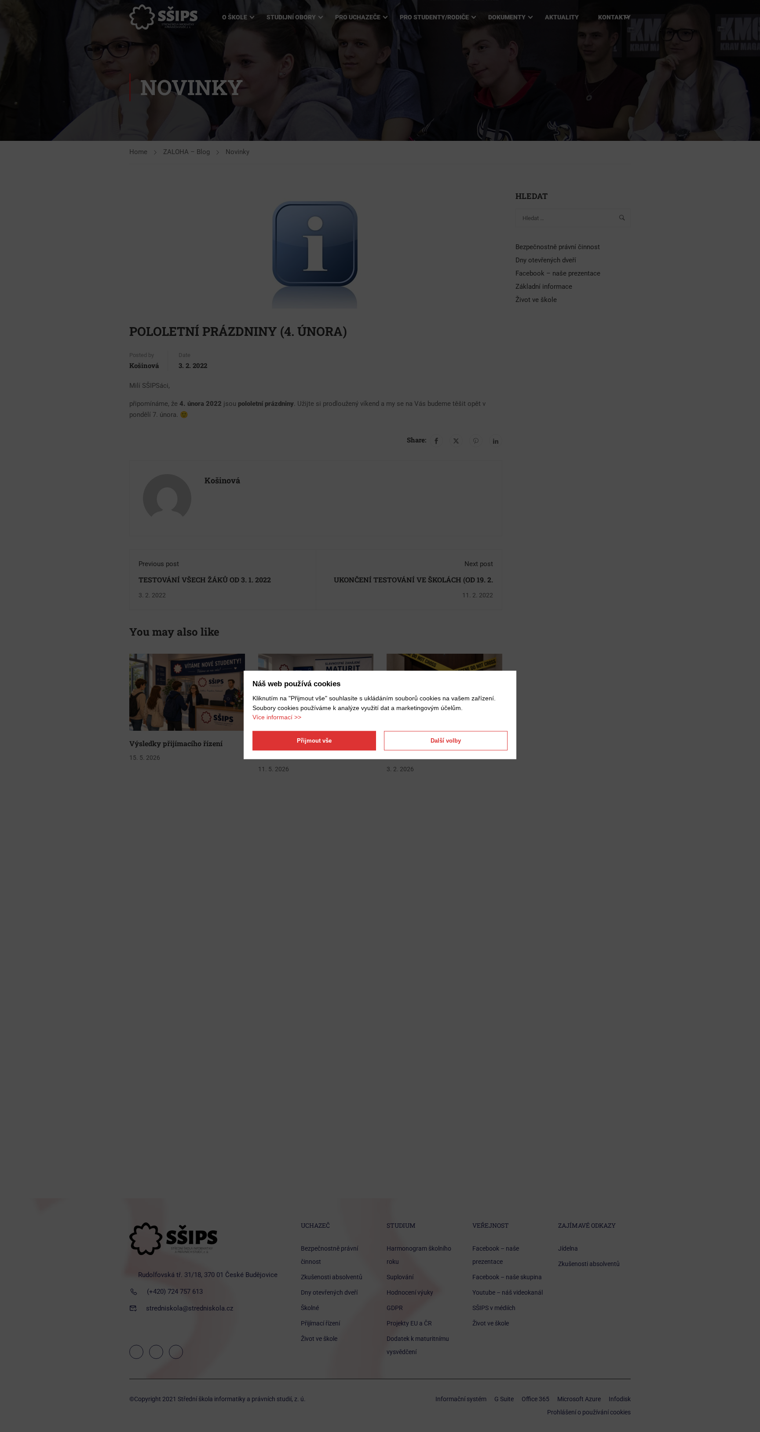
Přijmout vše (314, 740)
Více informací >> (276, 717)
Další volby (446, 740)
